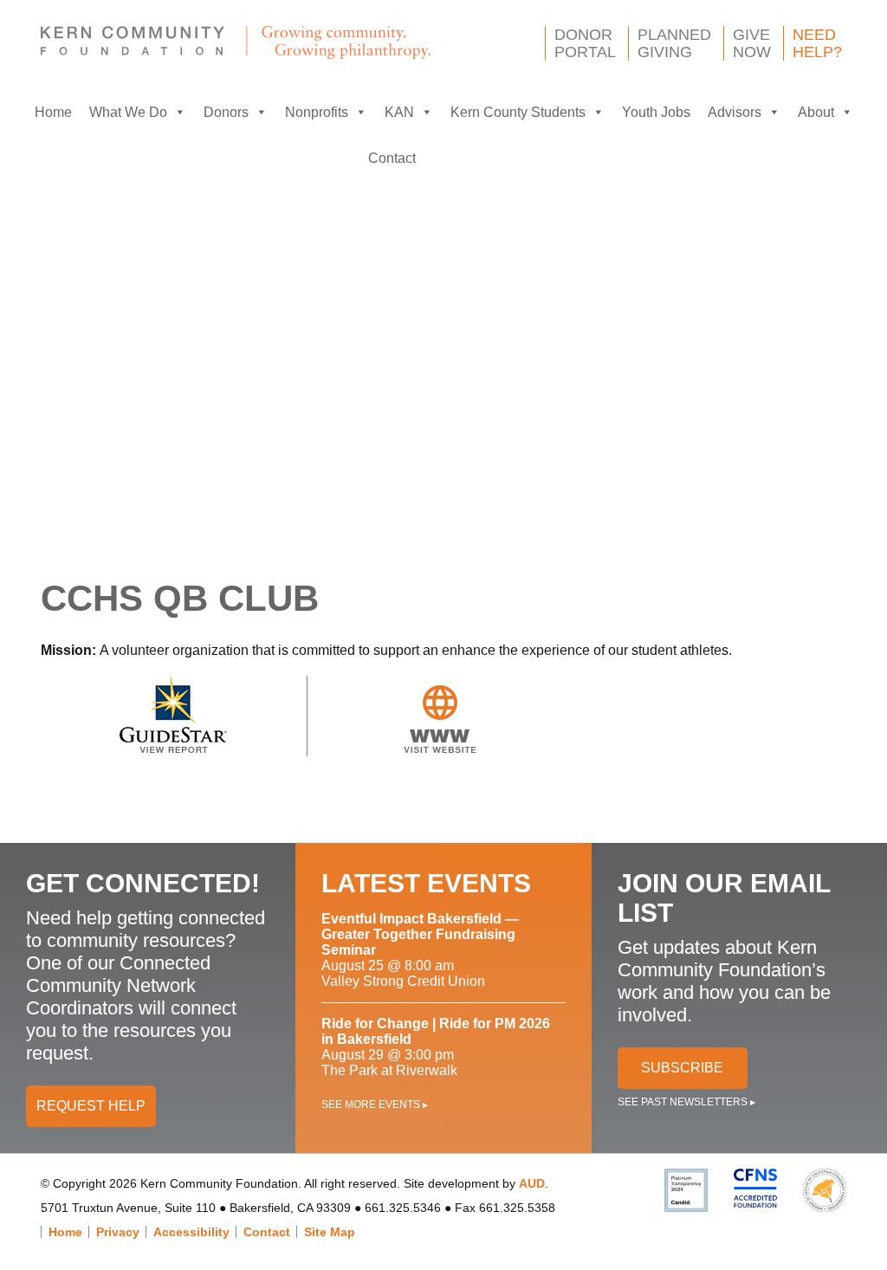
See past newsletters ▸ (686, 1102)
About (816, 112)
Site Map (329, 1232)
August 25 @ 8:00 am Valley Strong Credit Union (420, 949)
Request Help (91, 1105)
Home (53, 112)
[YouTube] (511, 158)
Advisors (734, 112)
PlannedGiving (674, 43)
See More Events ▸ (374, 1104)
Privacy (117, 1232)
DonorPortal (585, 43)
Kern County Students (518, 112)
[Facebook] (441, 158)
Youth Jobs (656, 112)
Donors (226, 112)
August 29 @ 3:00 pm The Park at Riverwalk (435, 1047)
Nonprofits (316, 112)
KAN (399, 112)
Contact (392, 158)
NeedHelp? (817, 43)
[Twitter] (476, 158)
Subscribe (682, 1067)
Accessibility (191, 1232)
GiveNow (752, 43)
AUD (532, 1183)
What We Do (128, 112)
